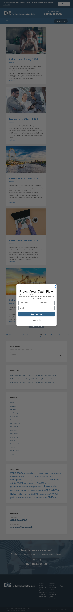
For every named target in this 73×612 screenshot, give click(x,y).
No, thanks (36, 320)
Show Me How (37, 314)
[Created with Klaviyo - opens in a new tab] (36, 327)
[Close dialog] (54, 286)
